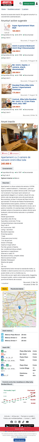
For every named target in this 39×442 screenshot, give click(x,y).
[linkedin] (19, 422)
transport (15, 153)
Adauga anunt (29, 4)
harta (5, 153)
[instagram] (16, 422)
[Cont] (36, 3)
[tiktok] (23, 422)
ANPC (34, 418)
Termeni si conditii (27, 416)
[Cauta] (20, 3)
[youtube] (27, 422)
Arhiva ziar (15, 416)
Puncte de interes (17, 289)
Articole (7, 416)
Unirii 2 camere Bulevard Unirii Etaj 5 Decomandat (23, 47)
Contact (27, 418)
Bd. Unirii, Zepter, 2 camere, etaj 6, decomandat (20, 67)
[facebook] (12, 422)
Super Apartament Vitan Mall (23, 26)
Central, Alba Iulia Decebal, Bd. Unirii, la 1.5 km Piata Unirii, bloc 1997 (24, 101)
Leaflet (18, 326)
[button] (19, 307)
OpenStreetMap (26, 326)
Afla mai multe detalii (22, 437)
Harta (5, 289)
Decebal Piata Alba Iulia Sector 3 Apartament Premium (23, 87)
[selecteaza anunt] (9, 26)
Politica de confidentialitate (13, 418)
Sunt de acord (19, 440)
